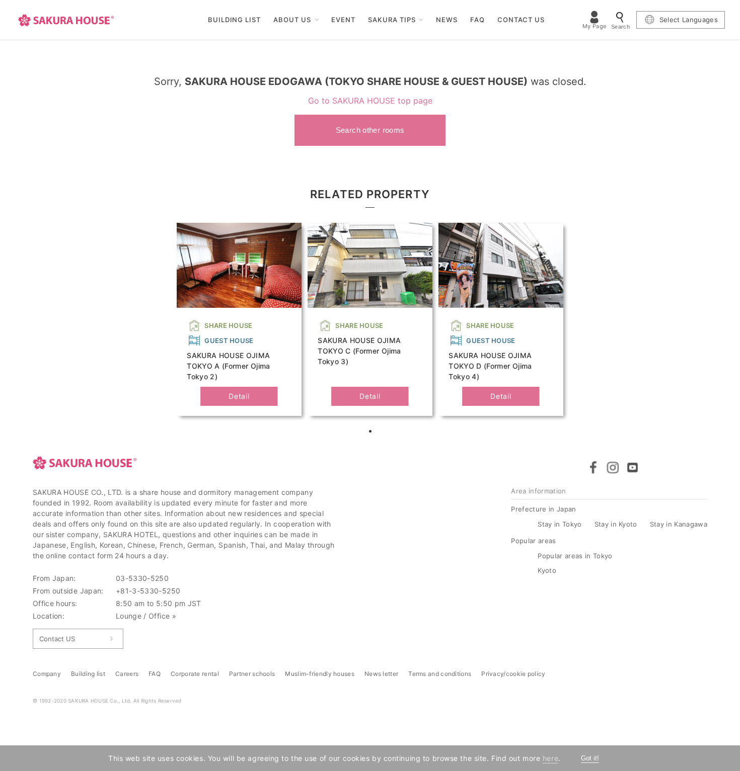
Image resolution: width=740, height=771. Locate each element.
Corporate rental (195, 673)
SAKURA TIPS (392, 20)
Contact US (57, 639)
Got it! (590, 758)
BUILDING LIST (234, 20)
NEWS (447, 20)
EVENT (343, 20)
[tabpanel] (239, 319)
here (550, 758)
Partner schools (252, 673)
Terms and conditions (439, 673)
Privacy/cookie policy (513, 673)
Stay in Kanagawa (678, 524)
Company (47, 673)
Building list (88, 673)
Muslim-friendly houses (319, 673)
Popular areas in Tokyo (575, 556)
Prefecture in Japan (543, 509)
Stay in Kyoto (616, 524)
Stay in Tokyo (559, 524)
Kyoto (547, 570)
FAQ (477, 20)
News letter (381, 673)
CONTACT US (521, 20)
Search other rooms (370, 130)
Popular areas (533, 541)
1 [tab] (371, 432)
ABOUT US (292, 20)
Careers (126, 673)
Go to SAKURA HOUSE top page (370, 101)
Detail (239, 396)
